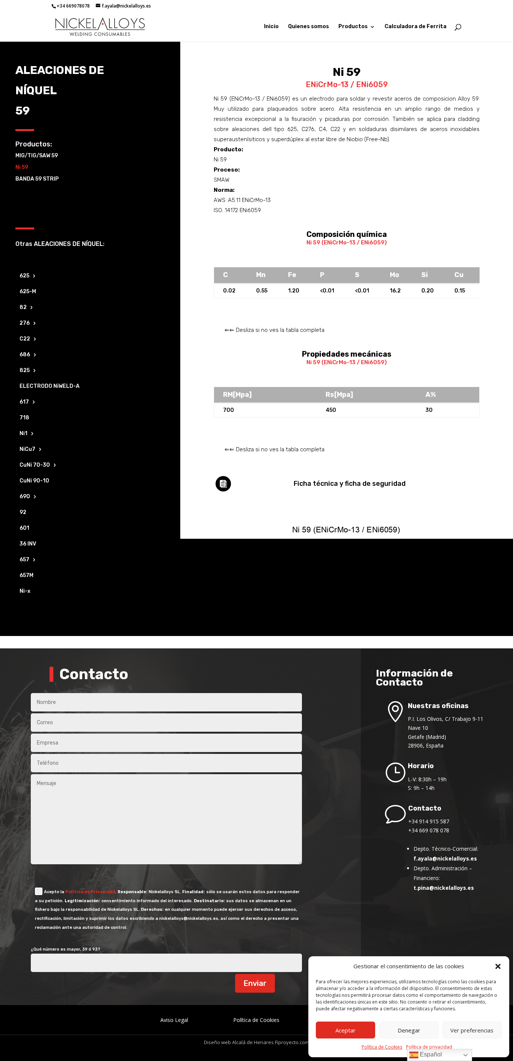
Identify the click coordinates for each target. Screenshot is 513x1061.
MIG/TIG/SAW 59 (36, 155)
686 (25, 355)
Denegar (409, 1030)
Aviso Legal (174, 1019)
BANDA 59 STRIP (37, 179)
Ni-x (25, 591)
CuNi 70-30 (35, 465)
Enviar (255, 983)
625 (24, 276)
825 (25, 371)
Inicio (271, 27)
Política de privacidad (429, 1047)
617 (24, 402)
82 (23, 307)
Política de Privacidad (90, 891)
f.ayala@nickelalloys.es (445, 858)
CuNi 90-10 (34, 481)
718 (24, 418)
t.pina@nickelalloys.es (443, 887)
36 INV (28, 544)
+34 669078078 (73, 6)
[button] (498, 966)
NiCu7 (27, 449)
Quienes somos (308, 27)
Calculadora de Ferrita (416, 27)
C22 (25, 339)
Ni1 (23, 434)
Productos (353, 27)
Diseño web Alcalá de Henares (239, 1042)
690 (25, 497)
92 (23, 512)
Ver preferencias (471, 1030)
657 (24, 560)
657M (26, 576)
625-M (28, 292)
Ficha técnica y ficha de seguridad (350, 483)
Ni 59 (21, 167)
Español (430, 1054)
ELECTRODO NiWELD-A (50, 386)
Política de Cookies (382, 1047)
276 (25, 323)
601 (24, 528)
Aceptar (345, 1030)
